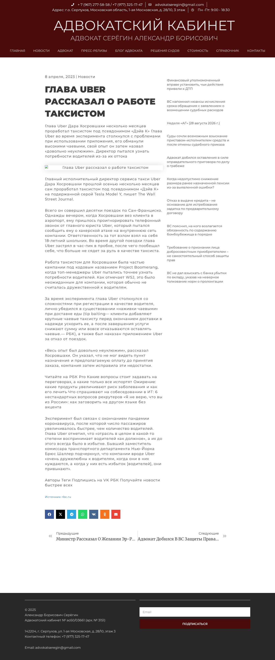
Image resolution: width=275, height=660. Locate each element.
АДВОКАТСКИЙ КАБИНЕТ (144, 25)
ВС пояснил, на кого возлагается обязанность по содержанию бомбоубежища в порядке (194, 230)
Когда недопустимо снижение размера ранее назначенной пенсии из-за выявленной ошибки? (198, 183)
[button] (49, 514)
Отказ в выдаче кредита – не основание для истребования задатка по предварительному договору (193, 207)
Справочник (227, 51)
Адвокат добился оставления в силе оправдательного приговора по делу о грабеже (198, 162)
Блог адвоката (129, 51)
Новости (41, 51)
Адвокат (65, 51)
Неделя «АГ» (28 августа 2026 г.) (193, 123)
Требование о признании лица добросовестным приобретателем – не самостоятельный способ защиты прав (198, 254)
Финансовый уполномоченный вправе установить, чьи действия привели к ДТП (195, 84)
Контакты (256, 51)
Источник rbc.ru (58, 497)
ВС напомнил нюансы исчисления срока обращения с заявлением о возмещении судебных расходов (196, 106)
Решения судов (165, 51)
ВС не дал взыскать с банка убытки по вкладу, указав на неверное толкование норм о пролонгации (196, 277)
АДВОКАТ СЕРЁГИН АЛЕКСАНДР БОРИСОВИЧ (144, 38)
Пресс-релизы (94, 51)
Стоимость (197, 51)
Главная (17, 51)
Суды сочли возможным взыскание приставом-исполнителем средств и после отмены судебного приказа (198, 140)
